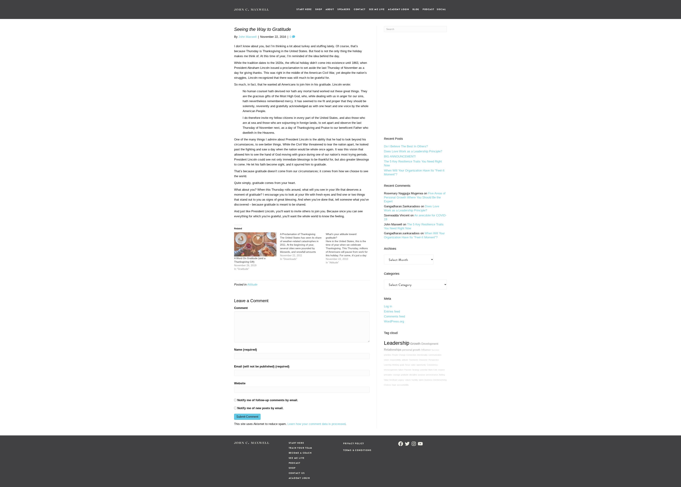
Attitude (252, 284)
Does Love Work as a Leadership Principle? (413, 151)
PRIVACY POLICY (353, 443)
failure (400, 370)
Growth (415, 343)
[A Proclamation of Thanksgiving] (303, 246)
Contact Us (297, 473)
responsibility (395, 360)
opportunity (421, 365)
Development (429, 343)
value (413, 365)
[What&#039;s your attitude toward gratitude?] (349, 248)
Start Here (304, 9)
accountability (403, 385)
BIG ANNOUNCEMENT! (400, 156)
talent (421, 380)
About (330, 9)
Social (441, 9)
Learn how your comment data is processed (316, 424)
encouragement (390, 370)
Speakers (343, 9)
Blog (416, 9)
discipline (413, 375)
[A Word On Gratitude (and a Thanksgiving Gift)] (255, 244)
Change (402, 355)
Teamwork (413, 360)
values (408, 380)
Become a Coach (300, 453)
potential (423, 370)
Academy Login (398, 9)
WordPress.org (394, 321)
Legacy (401, 380)
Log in (388, 306)
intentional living (440, 380)
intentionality (422, 355)
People (395, 355)
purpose (421, 375)
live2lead (393, 380)
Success (435, 350)
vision (386, 360)
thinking (395, 365)
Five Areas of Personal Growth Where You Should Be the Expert (414, 197)
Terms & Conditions (357, 450)
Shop (318, 9)
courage (396, 375)
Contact (359, 9)
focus (407, 365)
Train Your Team (300, 448)
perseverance (432, 375)
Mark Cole (432, 370)
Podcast (428, 9)
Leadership (396, 343)
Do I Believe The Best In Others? (406, 146)
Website (239, 383)
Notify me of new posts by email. (260, 408)
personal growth (411, 349)
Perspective (433, 360)
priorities (387, 355)
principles (388, 375)
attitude (405, 360)
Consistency (432, 365)
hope (394, 385)
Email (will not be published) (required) (261, 366)
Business (428, 380)
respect (441, 370)
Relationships (392, 349)
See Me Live (377, 9)
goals (402, 365)
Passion (407, 370)
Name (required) (245, 349)
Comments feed (394, 316)
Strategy (415, 370)
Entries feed (392, 311)
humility (415, 380)
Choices (387, 385)
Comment (241, 308)
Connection (411, 355)
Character (423, 360)
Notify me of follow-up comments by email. (267, 400)
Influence (426, 350)
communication (434, 355)
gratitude (404, 375)
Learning (387, 365)
